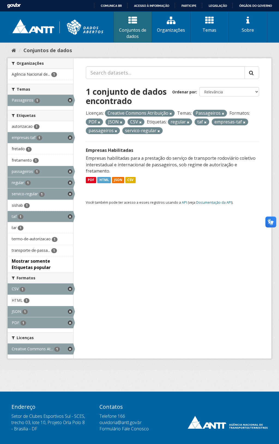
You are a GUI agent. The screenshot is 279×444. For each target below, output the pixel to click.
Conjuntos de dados (132, 33)
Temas (209, 30)
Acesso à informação (151, 6)
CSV (130, 179)
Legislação (218, 6)
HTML (104, 179)
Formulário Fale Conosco (124, 429)
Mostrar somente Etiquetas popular (31, 264)
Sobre (248, 30)
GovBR (14, 5)
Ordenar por (184, 91)
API (184, 202)
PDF (91, 179)
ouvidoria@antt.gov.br (120, 422)
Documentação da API (214, 202)
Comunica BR (111, 6)
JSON (118, 179)
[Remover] (170, 113)
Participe (188, 6)
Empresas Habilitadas (109, 150)
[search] (251, 72)
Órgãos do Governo (255, 6)
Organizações (171, 30)
